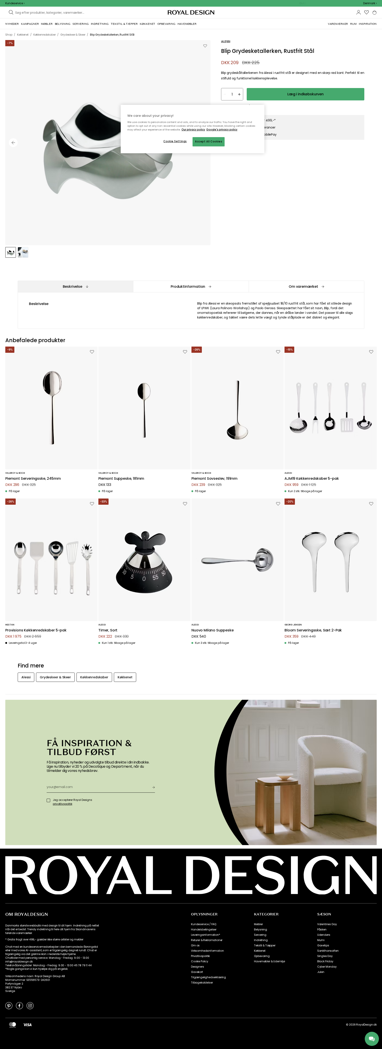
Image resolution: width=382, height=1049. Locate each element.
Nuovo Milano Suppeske (212, 630)
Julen (320, 972)
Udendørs (323, 935)
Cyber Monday (327, 966)
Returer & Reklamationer (206, 940)
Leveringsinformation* (205, 935)
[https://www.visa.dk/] (27, 1025)
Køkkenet (259, 950)
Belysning (260, 929)
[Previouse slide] (13, 142)
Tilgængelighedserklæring (208, 977)
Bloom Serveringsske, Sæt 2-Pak (313, 630)
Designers (197, 966)
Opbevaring (261, 956)
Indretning (260, 940)
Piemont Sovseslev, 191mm (214, 479)
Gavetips (323, 945)
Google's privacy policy (221, 129)
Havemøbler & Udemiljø (269, 961)
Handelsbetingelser (203, 929)
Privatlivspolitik (200, 956)
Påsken (322, 929)
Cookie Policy (199, 961)
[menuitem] (12, 23)
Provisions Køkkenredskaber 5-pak (36, 630)
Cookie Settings (175, 141)
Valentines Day (327, 924)
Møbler (258, 924)
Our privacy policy (193, 129)
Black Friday (325, 961)
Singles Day (325, 956)
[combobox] (370, 3)
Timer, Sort (107, 630)
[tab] (75, 286)
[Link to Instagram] (30, 1005)
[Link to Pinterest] (8, 1005)
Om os (195, 945)
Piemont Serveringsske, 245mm (33, 479)
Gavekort (197, 972)
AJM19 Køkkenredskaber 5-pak (312, 479)
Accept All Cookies (208, 141)
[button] (370, 3)
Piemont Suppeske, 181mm (121, 479)
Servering (260, 935)
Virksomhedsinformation (207, 950)
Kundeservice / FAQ (203, 924)
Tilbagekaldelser (202, 982)
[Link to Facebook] (19, 1005)
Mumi (321, 940)
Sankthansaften (328, 950)
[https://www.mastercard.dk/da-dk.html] (12, 1025)
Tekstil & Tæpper (264, 945)
